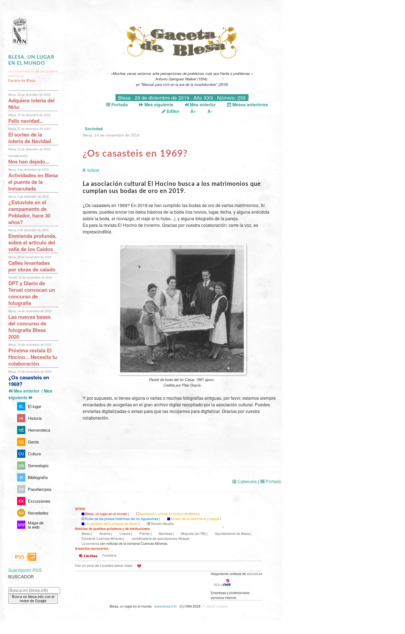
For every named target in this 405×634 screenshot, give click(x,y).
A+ (193, 111)
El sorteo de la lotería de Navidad (29, 138)
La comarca (90, 543)
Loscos (125, 533)
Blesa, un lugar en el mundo (106, 513)
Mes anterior (202, 104)
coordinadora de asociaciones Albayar (161, 538)
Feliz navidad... (26, 120)
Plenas (144, 533)
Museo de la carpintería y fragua (195, 518)
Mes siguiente (158, 104)
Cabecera (246, 481)
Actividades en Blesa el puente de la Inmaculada (33, 182)
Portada (119, 104)
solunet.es (254, 573)
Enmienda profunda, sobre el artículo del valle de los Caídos (32, 242)
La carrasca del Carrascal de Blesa (111, 523)
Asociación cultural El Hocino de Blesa (169, 513)
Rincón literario (162, 523)
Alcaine (104, 533)
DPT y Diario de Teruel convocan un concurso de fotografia (31, 293)
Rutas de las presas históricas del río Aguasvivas (121, 518)
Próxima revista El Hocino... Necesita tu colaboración (32, 357)
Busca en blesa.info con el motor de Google (33, 599)
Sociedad (94, 128)
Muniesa (165, 533)
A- (209, 111)
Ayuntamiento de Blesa (232, 533)
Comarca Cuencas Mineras (102, 538)
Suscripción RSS (25, 570)
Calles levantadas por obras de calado (31, 266)
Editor (172, 111)
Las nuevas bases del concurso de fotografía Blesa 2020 (29, 326)
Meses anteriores (249, 104)
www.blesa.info (166, 606)
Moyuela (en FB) (193, 533)
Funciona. (109, 555)
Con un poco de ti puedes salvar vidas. (104, 565)
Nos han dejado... (28, 161)
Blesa (86, 533)
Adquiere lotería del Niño (31, 104)
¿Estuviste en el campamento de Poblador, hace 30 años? (29, 212)
